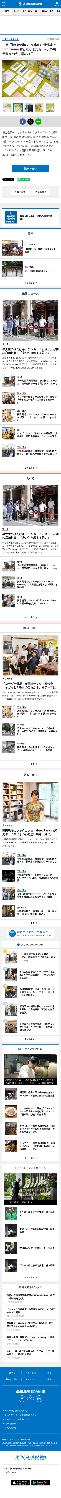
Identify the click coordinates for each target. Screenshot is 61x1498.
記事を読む (30, 168)
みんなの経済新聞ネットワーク (30, 1457)
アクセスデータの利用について (18, 1419)
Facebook (22, 1398)
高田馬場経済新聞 (30, 4)
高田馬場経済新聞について (16, 1411)
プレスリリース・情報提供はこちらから (21, 1415)
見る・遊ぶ (27, 11)
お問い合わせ (10, 1423)
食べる (16, 11)
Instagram (39, 1398)
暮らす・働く (47, 11)
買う (37, 11)
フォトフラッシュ (10, 38)
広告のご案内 (10, 1428)
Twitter (30, 1398)
